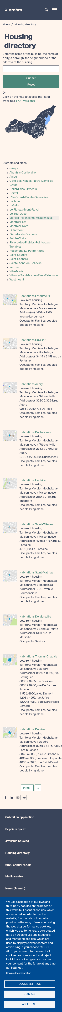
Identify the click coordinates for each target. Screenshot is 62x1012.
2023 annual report (18, 865)
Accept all (29, 1004)
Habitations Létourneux (34, 296)
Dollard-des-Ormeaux (23, 189)
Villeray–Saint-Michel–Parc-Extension (33, 275)
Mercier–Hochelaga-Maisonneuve (31, 217)
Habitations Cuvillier (32, 340)
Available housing (17, 841)
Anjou (13, 176)
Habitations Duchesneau (35, 432)
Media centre (14, 876)
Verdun (14, 267)
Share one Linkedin (11, 797)
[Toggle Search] (46, 10)
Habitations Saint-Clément (36, 524)
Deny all (29, 994)
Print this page (24, 797)
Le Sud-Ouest (18, 213)
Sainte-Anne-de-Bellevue (25, 263)
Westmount (16, 279)
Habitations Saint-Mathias (36, 572)
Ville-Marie (16, 271)
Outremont (16, 230)
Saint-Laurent (18, 254)
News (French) (15, 888)
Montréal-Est (17, 222)
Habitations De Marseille (35, 616)
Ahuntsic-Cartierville (22, 172)
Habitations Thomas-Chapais (38, 656)
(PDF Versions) (25, 101)
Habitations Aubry (31, 384)
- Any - (13, 168)
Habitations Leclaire (32, 480)
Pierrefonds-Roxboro (23, 234)
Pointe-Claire (17, 238)
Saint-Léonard (18, 259)
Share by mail (17, 797)
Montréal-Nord (19, 226)
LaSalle (14, 205)
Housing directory (17, 853)
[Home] (11, 9)
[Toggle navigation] (54, 9)
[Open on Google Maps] (10, 299)
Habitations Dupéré (32, 729)
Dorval (13, 193)
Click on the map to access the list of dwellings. (26, 97)
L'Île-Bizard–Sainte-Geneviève (28, 197)
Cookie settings (30, 984)
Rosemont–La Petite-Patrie (26, 250)
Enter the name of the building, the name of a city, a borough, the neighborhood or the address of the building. (30, 58)
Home (6, 24)
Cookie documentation (18, 973)
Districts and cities (15, 163)
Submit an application (19, 817)
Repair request (15, 829)
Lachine (14, 201)
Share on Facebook (5, 797)
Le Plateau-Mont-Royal (24, 209)
